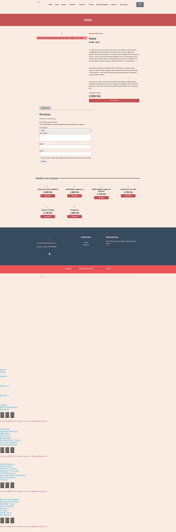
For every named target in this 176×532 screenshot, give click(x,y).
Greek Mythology (8, 444)
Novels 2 (72, 4)
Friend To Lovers (8, 468)
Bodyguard (5, 438)
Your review (43, 133)
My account (124, 4)
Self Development (102, 4)
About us (114, 4)
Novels (63, 4)
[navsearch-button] (134, 4)
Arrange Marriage (9, 431)
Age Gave (4, 429)
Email (41, 151)
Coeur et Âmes (47, 210)
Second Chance (7, 477)
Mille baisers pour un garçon (101, 190)
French (91, 4)
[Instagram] (49, 254)
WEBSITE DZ (11, 421)
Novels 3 (82, 4)
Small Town (5, 512)
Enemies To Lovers (9, 471)
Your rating (43, 127)
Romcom (4, 508)
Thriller (3, 510)
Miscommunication (9, 499)
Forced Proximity (8, 442)
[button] (114, 100)
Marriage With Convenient (13, 475)
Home (50, 4)
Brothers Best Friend (10, 440)
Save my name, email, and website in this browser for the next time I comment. (66, 158)
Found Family (6, 506)
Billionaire (5, 433)
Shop (56, 4)
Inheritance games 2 (74, 189)
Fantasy (4, 479)
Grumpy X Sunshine (9, 501)
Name (41, 144)
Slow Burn (5, 435)
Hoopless (74, 210)
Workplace (5, 515)
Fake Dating (6, 466)
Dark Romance (7, 464)
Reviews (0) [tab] (45, 108)
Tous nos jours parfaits (48, 189)
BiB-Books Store (100, 268)
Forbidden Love (7, 473)
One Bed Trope (7, 504)
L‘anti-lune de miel (128, 189)
